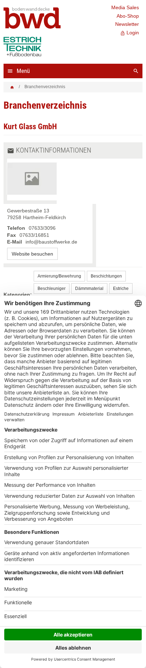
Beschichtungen (106, 276)
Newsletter (127, 24)
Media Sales (125, 7)
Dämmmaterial (89, 288)
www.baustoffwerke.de (32, 254)
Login (129, 33)
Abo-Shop (128, 16)
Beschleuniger (52, 288)
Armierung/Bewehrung (59, 276)
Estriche (121, 288)
